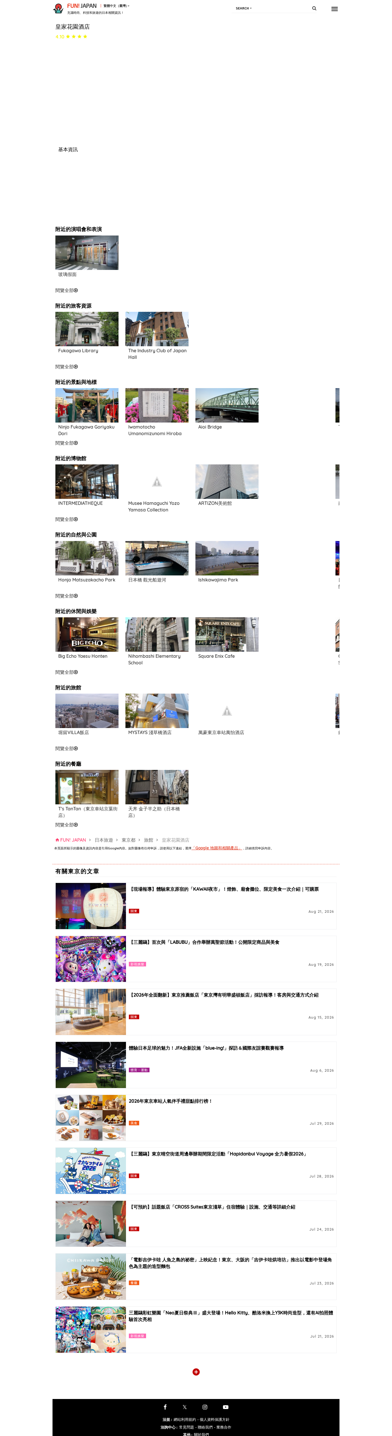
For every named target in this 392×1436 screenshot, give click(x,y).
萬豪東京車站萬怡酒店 (221, 732)
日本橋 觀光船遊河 (147, 580)
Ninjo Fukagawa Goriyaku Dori (86, 430)
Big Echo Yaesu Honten (82, 656)
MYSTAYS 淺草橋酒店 (150, 732)
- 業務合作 (222, 1427)
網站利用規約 (185, 1419)
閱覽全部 (64, 290)
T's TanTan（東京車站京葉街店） (88, 812)
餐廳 (134, 1283)
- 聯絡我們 (204, 1427)
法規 (167, 1419)
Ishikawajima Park (218, 580)
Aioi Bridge (210, 427)
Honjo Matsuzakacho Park (86, 580)
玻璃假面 (67, 274)
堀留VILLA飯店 (73, 732)
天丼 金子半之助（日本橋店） (154, 812)
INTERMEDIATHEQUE (80, 503)
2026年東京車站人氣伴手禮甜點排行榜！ (171, 1101)
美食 (134, 1123)
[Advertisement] (157, 261)
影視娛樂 (137, 964)
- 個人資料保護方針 (213, 1419)
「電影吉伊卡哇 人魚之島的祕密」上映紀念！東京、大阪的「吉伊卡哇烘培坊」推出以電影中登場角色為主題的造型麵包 (230, 1263)
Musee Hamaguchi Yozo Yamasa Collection (154, 506)
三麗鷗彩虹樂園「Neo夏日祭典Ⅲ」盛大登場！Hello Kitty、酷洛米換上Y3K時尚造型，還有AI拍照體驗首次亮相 (231, 1316)
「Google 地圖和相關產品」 (216, 848)
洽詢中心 (169, 1427)
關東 (134, 911)
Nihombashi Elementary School (154, 659)
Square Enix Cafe (216, 656)
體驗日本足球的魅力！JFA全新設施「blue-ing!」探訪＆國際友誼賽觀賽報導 (206, 1048)
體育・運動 (139, 1070)
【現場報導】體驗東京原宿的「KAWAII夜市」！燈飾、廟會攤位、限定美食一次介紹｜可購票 (224, 889)
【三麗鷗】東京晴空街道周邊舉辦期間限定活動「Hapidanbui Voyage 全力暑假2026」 (218, 1154)
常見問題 (186, 1427)
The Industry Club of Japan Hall (157, 354)
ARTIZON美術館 (215, 503)
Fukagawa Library (78, 350)
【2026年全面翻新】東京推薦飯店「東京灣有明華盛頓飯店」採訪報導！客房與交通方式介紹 (224, 995)
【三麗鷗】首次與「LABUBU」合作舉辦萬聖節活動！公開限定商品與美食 (204, 942)
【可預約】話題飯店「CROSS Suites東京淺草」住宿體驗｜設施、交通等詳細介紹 (212, 1207)
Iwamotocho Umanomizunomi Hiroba (155, 430)
